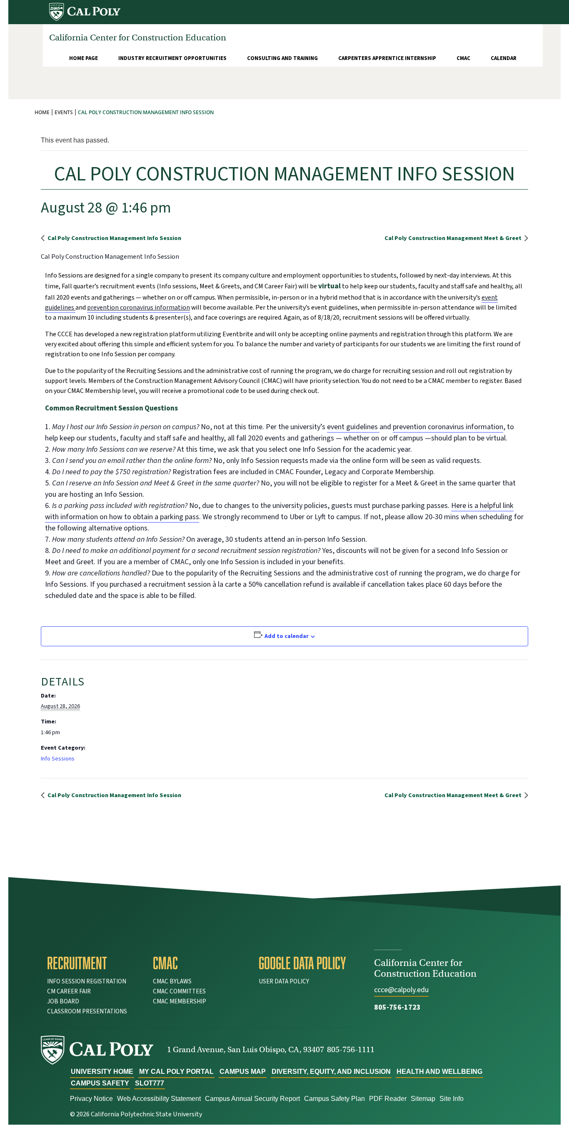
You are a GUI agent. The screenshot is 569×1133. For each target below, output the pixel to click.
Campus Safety (100, 1083)
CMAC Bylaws (172, 981)
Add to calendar (287, 636)
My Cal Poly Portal (176, 1071)
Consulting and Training (282, 58)
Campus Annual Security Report (252, 1098)
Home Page (83, 58)
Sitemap (423, 1098)
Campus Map (243, 1071)
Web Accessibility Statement (159, 1098)
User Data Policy (284, 981)
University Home (102, 1071)
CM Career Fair (69, 991)
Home (42, 112)
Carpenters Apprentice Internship (387, 58)
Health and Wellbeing (439, 1071)
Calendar (504, 58)
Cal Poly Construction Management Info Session (113, 238)
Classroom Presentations (87, 1011)
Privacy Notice (91, 1098)
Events (64, 112)
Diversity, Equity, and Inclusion (331, 1071)
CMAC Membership (179, 1001)
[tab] (94, 963)
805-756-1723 (397, 1007)
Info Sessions (58, 759)
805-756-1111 (350, 1049)
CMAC (463, 58)
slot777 (149, 1083)
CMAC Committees (179, 991)
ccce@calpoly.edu (401, 990)
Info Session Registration (86, 981)
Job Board (63, 1001)
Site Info (451, 1098)
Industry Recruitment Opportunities (172, 58)
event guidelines (353, 427)
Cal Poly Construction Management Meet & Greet (453, 238)
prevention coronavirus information (138, 307)
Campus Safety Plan (334, 1098)
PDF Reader (388, 1098)
